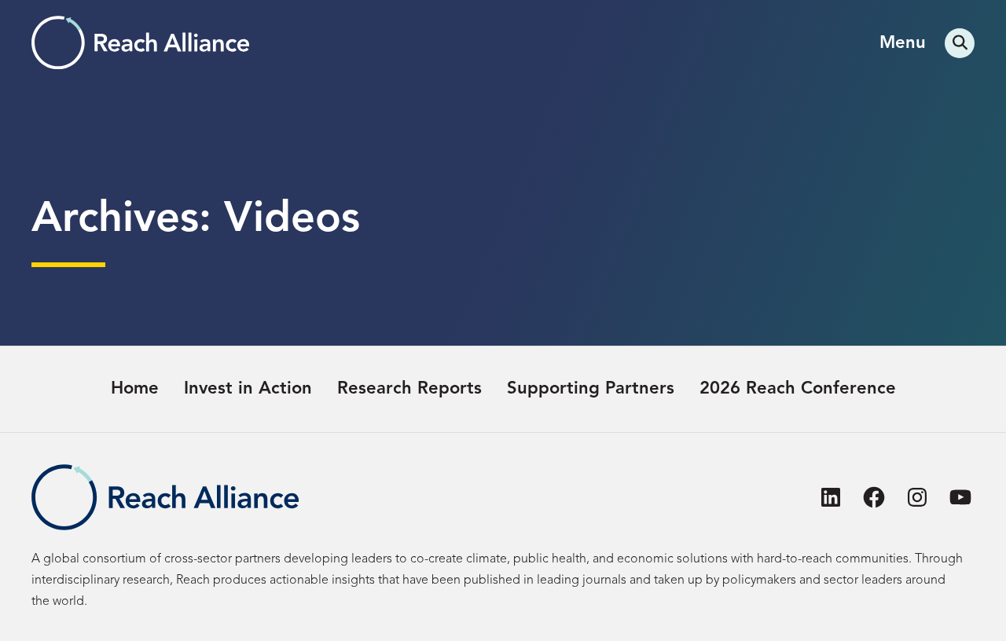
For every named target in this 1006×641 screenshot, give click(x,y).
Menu (902, 43)
